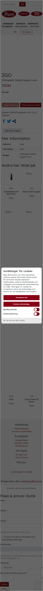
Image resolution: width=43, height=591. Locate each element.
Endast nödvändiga (21, 304)
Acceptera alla (21, 297)
